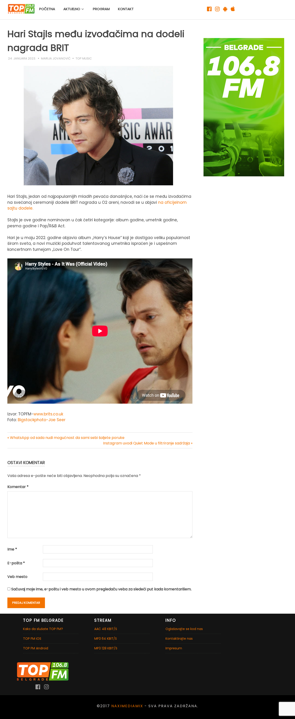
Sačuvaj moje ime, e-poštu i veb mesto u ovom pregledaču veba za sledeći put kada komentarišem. (101, 589)
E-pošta (16, 563)
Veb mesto (17, 576)
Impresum (173, 648)
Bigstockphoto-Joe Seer (41, 420)
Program (101, 8)
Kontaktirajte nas (179, 638)
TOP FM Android (35, 648)
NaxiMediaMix (127, 706)
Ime (12, 549)
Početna (47, 8)
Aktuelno (71, 8)
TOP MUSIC (84, 58)
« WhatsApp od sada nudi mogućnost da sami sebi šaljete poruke (65, 437)
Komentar (18, 486)
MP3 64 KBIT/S (105, 638)
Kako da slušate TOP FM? (43, 629)
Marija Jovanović (56, 58)
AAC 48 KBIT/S (105, 629)
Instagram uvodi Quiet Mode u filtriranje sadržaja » (147, 443)
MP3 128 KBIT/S (105, 648)
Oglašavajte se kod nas (184, 629)
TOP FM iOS (32, 638)
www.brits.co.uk (48, 414)
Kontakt (126, 8)
